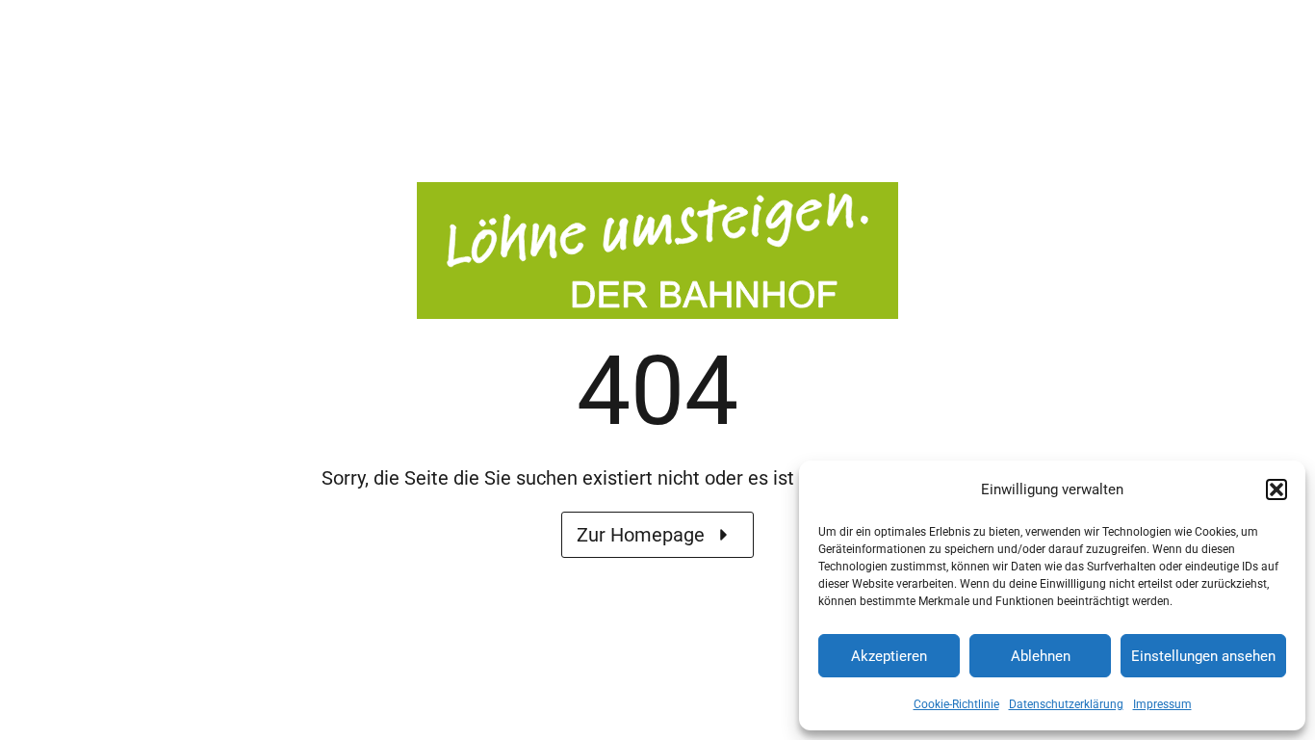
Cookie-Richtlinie (956, 704)
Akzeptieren (889, 656)
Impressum (1162, 704)
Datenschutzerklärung (1066, 704)
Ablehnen (1040, 656)
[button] (1276, 489)
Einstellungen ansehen (1203, 656)
